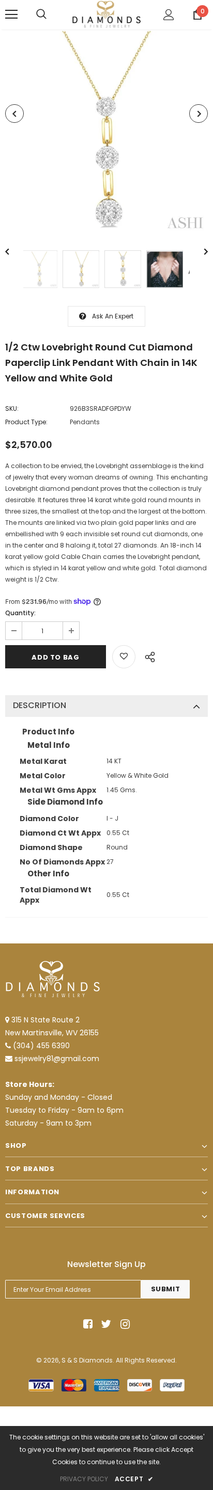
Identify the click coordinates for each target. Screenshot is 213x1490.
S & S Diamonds (87, 1360)
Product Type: (26, 422)
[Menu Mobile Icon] (11, 14)
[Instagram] (123, 1324)
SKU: (12, 408)
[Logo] (106, 14)
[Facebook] (86, 1324)
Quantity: (20, 612)
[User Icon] (168, 14)
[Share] (147, 655)
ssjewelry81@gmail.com (56, 1058)
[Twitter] (104, 1324)
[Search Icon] (41, 14)
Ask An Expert (113, 316)
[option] (106, 132)
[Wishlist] (123, 656)
